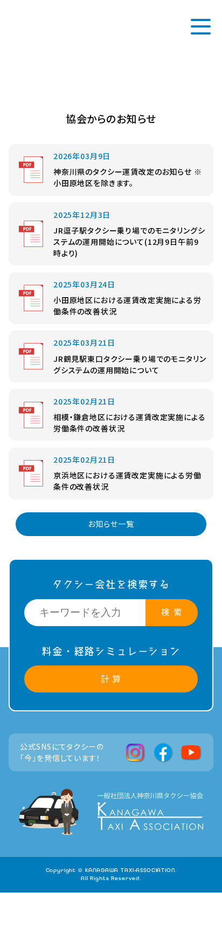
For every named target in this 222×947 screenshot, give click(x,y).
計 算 (111, 678)
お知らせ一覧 (111, 523)
